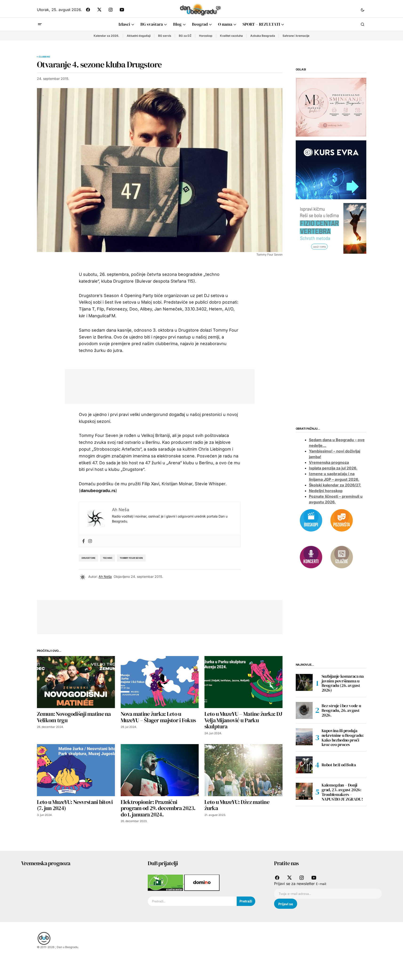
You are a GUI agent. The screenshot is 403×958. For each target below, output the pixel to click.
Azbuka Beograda (262, 35)
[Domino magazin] (201, 882)
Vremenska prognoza (329, 462)
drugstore (89, 558)
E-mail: (321, 884)
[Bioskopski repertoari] (311, 520)
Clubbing (44, 57)
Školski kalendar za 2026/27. (335, 485)
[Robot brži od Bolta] (304, 764)
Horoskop (205, 35)
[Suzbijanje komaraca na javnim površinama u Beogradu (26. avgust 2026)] (304, 682)
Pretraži (245, 901)
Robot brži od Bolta (339, 765)
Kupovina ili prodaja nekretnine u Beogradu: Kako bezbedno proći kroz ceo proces (343, 737)
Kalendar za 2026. (106, 35)
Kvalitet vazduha (231, 35)
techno (107, 558)
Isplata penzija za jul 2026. (333, 468)
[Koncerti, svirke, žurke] (311, 556)
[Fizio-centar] (331, 228)
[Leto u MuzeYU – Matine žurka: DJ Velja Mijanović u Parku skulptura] (243, 682)
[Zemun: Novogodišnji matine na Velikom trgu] (76, 682)
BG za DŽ (185, 35)
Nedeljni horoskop (326, 490)
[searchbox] (192, 901)
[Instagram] (90, 541)
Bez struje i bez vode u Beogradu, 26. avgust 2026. (341, 710)
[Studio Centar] (166, 882)
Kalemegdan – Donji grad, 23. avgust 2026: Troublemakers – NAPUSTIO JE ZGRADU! (342, 792)
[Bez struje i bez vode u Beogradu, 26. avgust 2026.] (304, 710)
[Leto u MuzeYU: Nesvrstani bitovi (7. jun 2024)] (76, 770)
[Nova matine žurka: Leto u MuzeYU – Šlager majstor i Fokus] (160, 682)
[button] (362, 9)
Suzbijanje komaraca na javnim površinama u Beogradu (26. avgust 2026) (343, 683)
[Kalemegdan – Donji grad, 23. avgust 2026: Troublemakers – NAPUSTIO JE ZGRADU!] (304, 791)
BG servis (164, 35)
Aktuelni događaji (139, 35)
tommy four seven (131, 558)
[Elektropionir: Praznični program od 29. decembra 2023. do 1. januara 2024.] (160, 770)
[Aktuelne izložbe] (341, 556)
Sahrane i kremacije (296, 35)
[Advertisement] (156, 385)
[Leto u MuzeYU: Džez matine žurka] (243, 770)
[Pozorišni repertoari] (341, 520)
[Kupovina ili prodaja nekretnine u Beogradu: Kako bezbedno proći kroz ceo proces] (304, 736)
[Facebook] (83, 541)
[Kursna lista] (331, 107)
